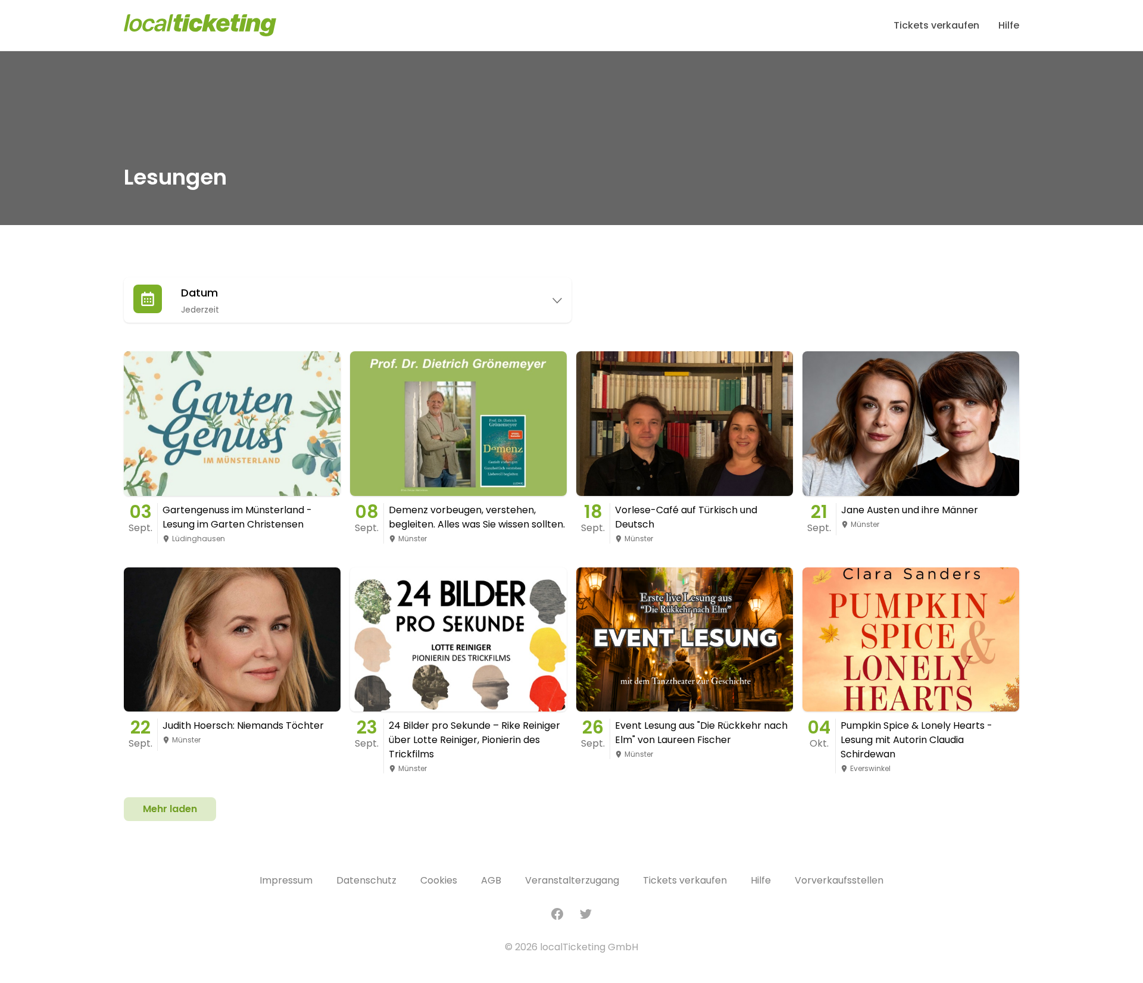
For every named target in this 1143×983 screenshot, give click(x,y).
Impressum (286, 880)
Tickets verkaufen (936, 25)
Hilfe (1008, 25)
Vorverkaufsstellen (839, 880)
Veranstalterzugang (572, 880)
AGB (491, 880)
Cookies (438, 880)
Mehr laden (170, 809)
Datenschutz (366, 880)
